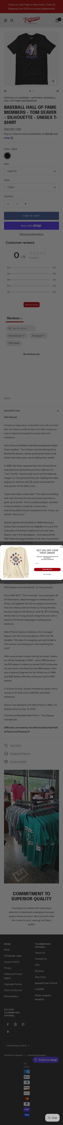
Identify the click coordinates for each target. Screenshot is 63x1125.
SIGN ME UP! (47, 569)
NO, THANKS (47, 574)
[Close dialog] (61, 547)
